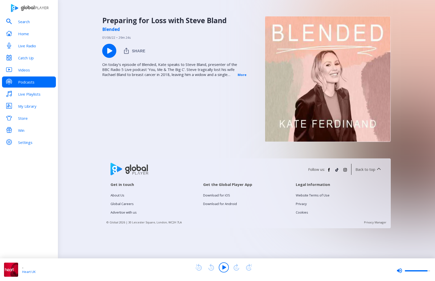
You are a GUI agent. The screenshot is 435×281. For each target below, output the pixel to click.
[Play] (224, 267)
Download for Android (220, 204)
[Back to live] (249, 267)
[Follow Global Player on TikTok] (337, 171)
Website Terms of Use (313, 195)
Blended (111, 29)
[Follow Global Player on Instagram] (345, 171)
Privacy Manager (375, 222)
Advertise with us (124, 212)
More (242, 74)
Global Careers (122, 204)
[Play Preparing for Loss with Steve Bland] (109, 51)
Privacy (301, 204)
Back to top (365, 169)
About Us (117, 195)
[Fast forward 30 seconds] (236, 267)
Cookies (302, 212)
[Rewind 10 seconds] (211, 267)
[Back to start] (199, 267)
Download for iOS (216, 195)
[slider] (413, 271)
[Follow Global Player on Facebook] (329, 171)
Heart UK (29, 271)
